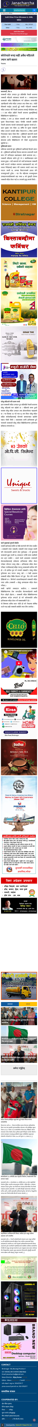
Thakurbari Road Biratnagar (19, 33)
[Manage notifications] (34, 1420)
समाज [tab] (28, 1004)
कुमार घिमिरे (8, 1419)
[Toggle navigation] (4, 10)
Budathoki (15, 1380)
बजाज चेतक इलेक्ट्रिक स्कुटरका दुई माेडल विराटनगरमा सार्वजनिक (18, 1021)
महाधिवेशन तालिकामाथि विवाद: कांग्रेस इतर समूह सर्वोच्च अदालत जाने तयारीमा (19, 1059)
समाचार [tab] (10, 1004)
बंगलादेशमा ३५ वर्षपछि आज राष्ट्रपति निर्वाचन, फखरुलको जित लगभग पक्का (19, 1040)
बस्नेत (7, 1409)
